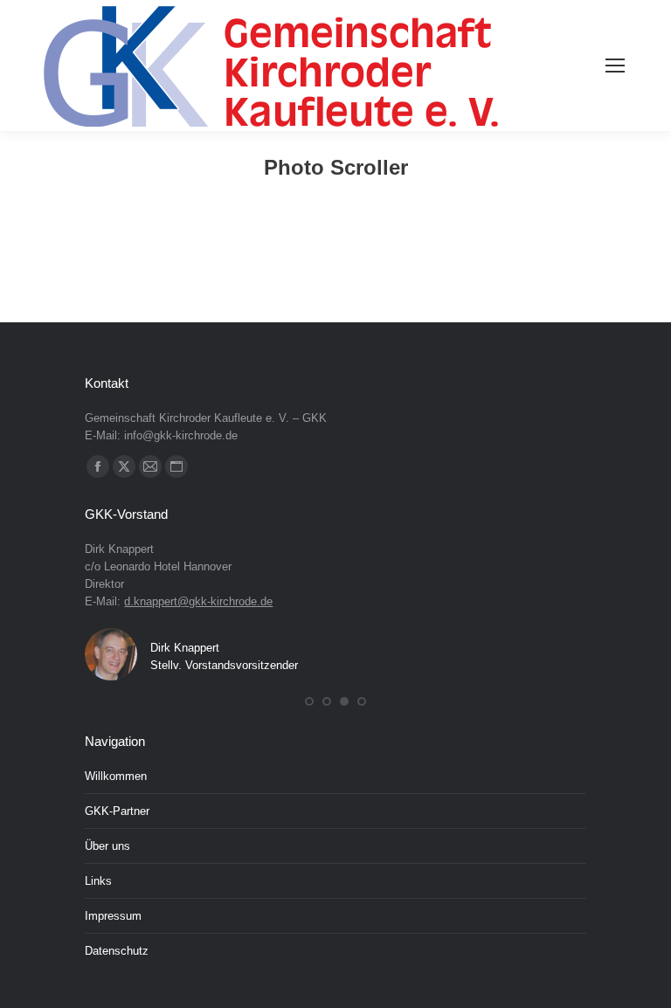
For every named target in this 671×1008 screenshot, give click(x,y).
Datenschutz (117, 950)
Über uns (107, 846)
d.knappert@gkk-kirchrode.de (198, 601)
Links (98, 880)
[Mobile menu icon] (615, 65)
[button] (309, 701)
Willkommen (116, 776)
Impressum (113, 915)
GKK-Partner (117, 811)
